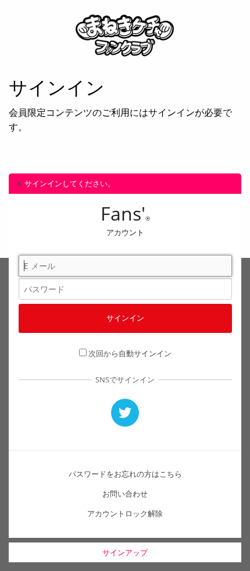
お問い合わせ (125, 493)
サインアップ (125, 552)
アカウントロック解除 (125, 513)
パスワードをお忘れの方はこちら (125, 474)
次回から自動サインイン (130, 353)
